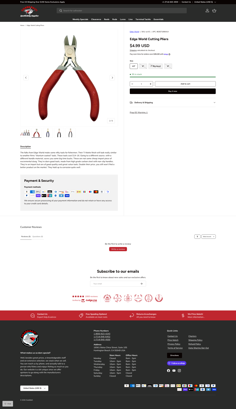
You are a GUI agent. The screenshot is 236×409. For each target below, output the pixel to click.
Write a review (118, 249)
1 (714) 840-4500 (102, 339)
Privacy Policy (174, 344)
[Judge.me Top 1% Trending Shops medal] (149, 298)
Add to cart (185, 84)
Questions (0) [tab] (37, 236)
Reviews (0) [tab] (25, 236)
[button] (214, 10)
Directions (174, 355)
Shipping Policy (195, 340)
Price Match (173, 340)
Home (22, 25)
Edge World (134, 32)
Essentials (158, 19)
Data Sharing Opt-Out (198, 348)
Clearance (96, 19)
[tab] (25, 146)
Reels (106, 19)
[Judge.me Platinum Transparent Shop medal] (118, 298)
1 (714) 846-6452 (102, 336)
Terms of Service (175, 348)
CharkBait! (29, 400)
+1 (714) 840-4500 (170, 2)
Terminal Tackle (143, 19)
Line (131, 19)
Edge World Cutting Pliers (35, 25)
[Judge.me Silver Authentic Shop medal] (138, 298)
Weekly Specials (80, 19)
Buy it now (172, 91)
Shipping (133, 50)
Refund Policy (194, 344)
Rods (114, 19)
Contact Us (186, 2)
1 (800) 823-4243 (102, 333)
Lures (123, 19)
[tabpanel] (69, 160)
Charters (192, 336)
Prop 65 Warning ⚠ (139, 112)
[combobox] (122, 10)
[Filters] (197, 237)
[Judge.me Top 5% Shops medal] (159, 298)
